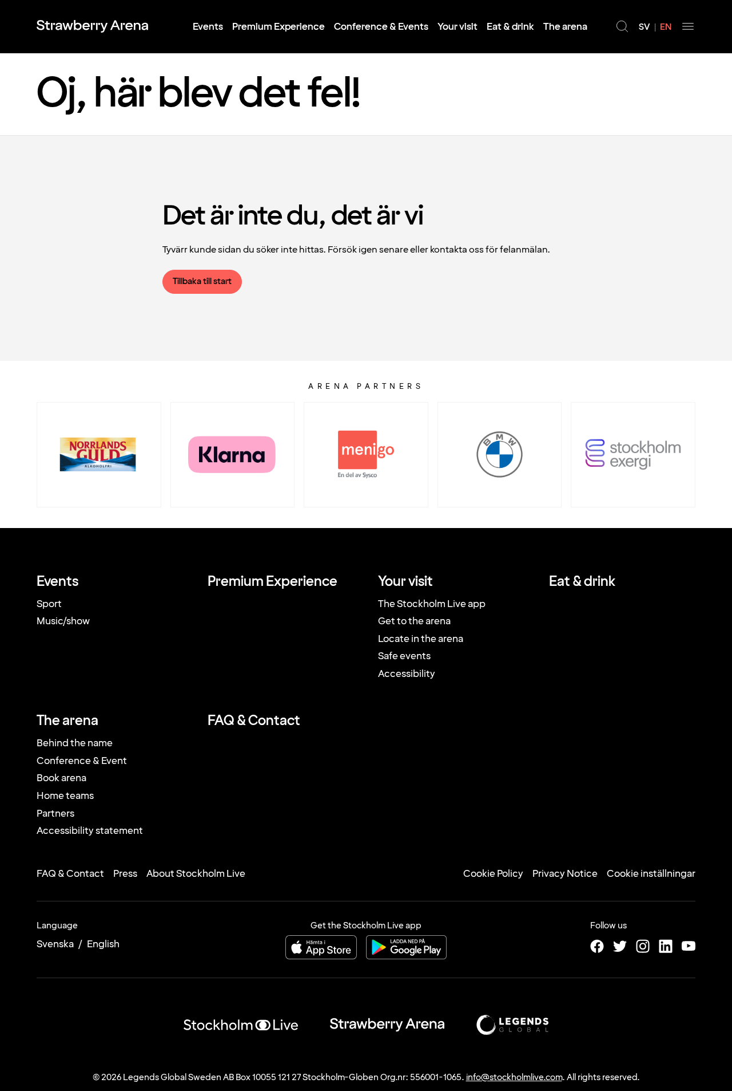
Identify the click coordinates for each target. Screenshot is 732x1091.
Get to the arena (414, 621)
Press (125, 873)
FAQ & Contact (254, 721)
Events (208, 26)
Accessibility (406, 673)
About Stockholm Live (195, 873)
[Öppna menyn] (688, 26)
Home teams (65, 795)
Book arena (61, 778)
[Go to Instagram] (643, 946)
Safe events (404, 656)
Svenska (55, 944)
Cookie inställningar (651, 873)
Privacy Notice (565, 873)
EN (665, 27)
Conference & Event (82, 760)
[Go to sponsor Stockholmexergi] (633, 454)
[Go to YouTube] (688, 946)
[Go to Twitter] (620, 946)
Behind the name (75, 743)
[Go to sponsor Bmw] (499, 454)
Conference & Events (381, 26)
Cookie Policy (493, 873)
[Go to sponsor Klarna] (232, 454)
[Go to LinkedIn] (666, 946)
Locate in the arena (420, 638)
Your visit (457, 26)
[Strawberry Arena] (92, 26)
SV (644, 27)
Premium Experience (278, 26)
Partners (55, 813)
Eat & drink (510, 26)
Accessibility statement (90, 830)
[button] (622, 26)
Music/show (63, 621)
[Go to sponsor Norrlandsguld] (99, 454)
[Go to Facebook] (597, 946)
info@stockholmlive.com (514, 1078)
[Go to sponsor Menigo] (366, 454)
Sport (49, 604)
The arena (565, 26)
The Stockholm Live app (432, 604)
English (103, 944)
